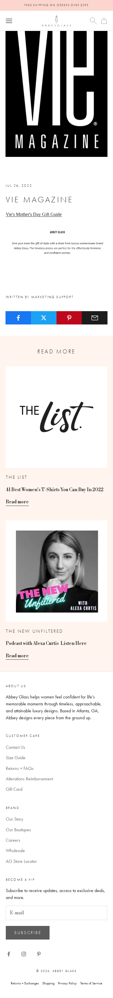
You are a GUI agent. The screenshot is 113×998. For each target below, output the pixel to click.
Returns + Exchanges (25, 983)
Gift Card (14, 789)
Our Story (14, 819)
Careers (13, 840)
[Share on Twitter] (44, 317)
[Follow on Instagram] (24, 954)
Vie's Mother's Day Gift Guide (34, 214)
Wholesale (15, 850)
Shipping (48, 983)
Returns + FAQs (20, 768)
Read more (17, 502)
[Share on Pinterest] (69, 317)
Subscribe (27, 932)
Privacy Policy (67, 983)
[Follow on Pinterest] (39, 954)
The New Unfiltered (34, 631)
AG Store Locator (21, 861)
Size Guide (15, 758)
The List (17, 477)
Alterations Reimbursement (29, 779)
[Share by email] (94, 317)
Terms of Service (91, 983)
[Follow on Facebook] (9, 954)
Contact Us (15, 747)
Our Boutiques (18, 830)
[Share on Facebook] (18, 317)
